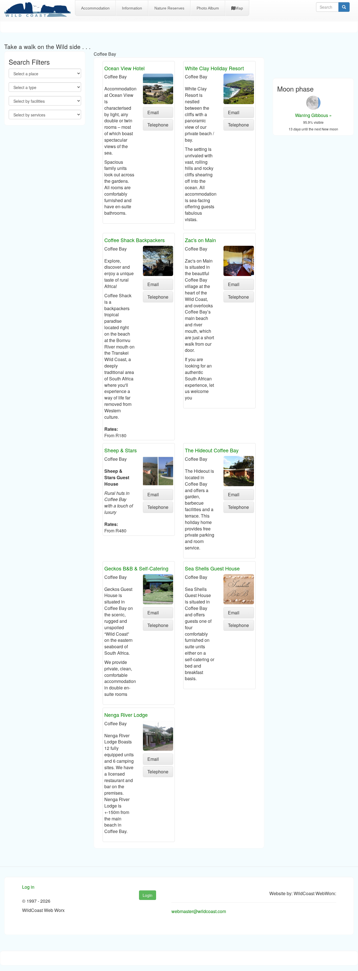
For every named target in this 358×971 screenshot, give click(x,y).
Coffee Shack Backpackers (134, 240)
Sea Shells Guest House (212, 568)
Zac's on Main (200, 240)
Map (239, 8)
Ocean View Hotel (124, 68)
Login (147, 895)
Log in (28, 887)
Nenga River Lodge (126, 714)
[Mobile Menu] (39, 10)
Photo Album (208, 8)
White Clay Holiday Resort (214, 68)
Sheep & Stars (120, 450)
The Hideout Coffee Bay (212, 450)
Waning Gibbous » (313, 115)
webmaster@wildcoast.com (198, 911)
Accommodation (95, 8)
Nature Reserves (169, 8)
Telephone (157, 124)
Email (153, 112)
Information (132, 8)
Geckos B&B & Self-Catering (136, 568)
